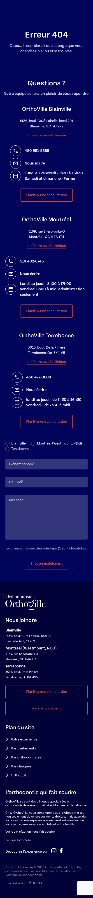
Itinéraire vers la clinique (46, 135)
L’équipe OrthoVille (18, 840)
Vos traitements (23, 748)
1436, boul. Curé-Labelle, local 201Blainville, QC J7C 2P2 (46, 123)
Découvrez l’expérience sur (26, 851)
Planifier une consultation (46, 195)
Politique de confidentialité (24, 875)
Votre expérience (24, 739)
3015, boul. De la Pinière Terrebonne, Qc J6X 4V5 (46, 350)
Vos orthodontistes (26, 757)
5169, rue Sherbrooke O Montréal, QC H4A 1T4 (46, 234)
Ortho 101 (18, 775)
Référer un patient (46, 708)
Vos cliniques (21, 766)
